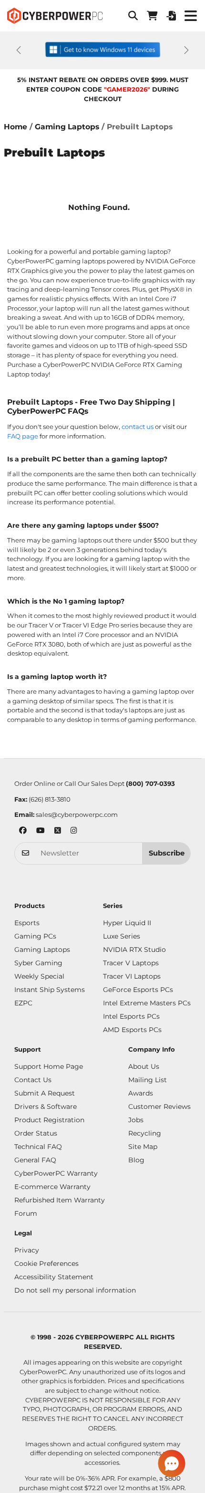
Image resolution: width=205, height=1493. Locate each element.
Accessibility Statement (53, 1277)
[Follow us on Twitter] (57, 831)
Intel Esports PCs (131, 1016)
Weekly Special (39, 976)
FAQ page (22, 436)
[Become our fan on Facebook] (23, 831)
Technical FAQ (38, 1146)
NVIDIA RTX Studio (134, 949)
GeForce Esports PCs (138, 989)
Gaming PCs (35, 936)
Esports (27, 923)
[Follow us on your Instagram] (74, 831)
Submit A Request (44, 1093)
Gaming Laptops (67, 126)
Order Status (35, 1133)
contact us (138, 426)
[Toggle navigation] (190, 16)
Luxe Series (121, 936)
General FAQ (35, 1160)
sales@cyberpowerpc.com (77, 814)
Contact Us (32, 1079)
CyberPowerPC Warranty (56, 1173)
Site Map (142, 1146)
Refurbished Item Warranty (59, 1200)
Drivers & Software (45, 1106)
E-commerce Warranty (52, 1186)
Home (15, 126)
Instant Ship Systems (49, 989)
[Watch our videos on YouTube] (40, 831)
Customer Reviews (159, 1106)
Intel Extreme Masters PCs (147, 1003)
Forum (25, 1213)
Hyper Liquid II (127, 923)
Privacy (26, 1250)
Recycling (144, 1133)
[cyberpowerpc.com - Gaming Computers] (54, 15)
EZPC (23, 1003)
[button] (133, 16)
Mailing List (147, 1079)
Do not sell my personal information (75, 1290)
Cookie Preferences (46, 1263)
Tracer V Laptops (131, 963)
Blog (136, 1160)
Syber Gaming (38, 963)
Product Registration (49, 1120)
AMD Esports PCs (132, 1029)
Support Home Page (48, 1066)
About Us (143, 1066)
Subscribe (166, 853)
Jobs (136, 1120)
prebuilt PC (24, 493)
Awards (140, 1093)
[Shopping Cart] (152, 16)
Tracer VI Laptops (132, 976)
